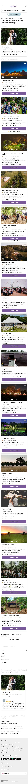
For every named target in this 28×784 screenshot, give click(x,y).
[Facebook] (2, 766)
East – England (4, 18)
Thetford (3, 653)
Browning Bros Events (8, 262)
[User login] (26, 6)
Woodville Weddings (8, 80)
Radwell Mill (5, 298)
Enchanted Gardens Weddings (10, 116)
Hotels (20, 728)
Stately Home (19, 731)
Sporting (3, 731)
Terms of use (10, 742)
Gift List (20, 750)
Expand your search (14, 639)
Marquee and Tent (10, 731)
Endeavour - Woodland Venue (10, 615)
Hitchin (2, 650)
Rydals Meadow (6, 333)
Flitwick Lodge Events (8, 438)
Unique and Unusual (17, 726)
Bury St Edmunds (5, 659)
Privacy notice (4, 744)
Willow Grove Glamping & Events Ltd (12, 402)
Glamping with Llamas (8, 544)
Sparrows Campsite (7, 473)
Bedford (3, 656)
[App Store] (6, 760)
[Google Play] (16, 760)
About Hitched (21, 748)
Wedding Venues (5, 721)
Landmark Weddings (14, 733)
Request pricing (14, 93)
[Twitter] (5, 766)
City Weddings (14, 728)
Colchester (3, 662)
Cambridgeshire (12, 18)
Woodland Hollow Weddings (10, 190)
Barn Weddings (4, 723)
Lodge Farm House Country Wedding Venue (12, 153)
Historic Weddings (5, 728)
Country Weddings (13, 723)
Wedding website (4, 752)
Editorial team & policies (6, 750)
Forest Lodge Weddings (9, 225)
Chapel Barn (5, 369)
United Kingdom (7, 773)
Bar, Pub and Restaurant (6, 726)
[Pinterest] (8, 766)
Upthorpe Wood (6, 580)
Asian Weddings (4, 733)
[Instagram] (11, 766)
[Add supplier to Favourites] (25, 30)
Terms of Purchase (19, 742)
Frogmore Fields (6, 509)
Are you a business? (11, 748)
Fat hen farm (5, 47)
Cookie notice (12, 744)
